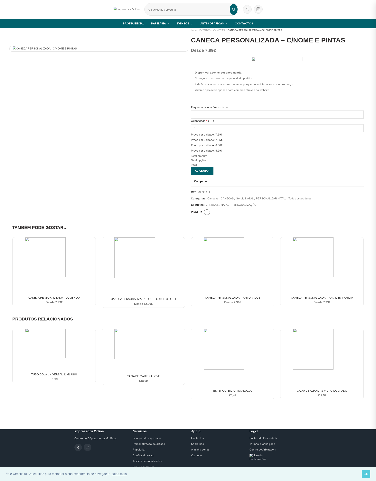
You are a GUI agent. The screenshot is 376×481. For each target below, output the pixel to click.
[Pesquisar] (234, 9)
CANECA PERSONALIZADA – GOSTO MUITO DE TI (143, 299)
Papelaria (139, 449)
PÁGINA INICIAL (133, 23)
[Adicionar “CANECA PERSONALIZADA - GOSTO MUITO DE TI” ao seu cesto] (182, 243)
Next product (362, 30)
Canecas (212, 198)
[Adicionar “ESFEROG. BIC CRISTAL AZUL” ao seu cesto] (271, 335)
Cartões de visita (143, 455)
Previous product (354, 30)
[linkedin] (218, 212)
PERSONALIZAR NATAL (271, 198)
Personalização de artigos (149, 443)
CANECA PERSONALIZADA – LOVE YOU (54, 297)
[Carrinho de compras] (258, 9)
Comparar (200, 181)
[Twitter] (213, 212)
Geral (239, 198)
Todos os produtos (299, 198)
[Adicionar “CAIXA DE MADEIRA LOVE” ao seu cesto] (182, 335)
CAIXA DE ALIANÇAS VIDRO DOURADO (322, 390)
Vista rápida (93, 252)
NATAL (249, 198)
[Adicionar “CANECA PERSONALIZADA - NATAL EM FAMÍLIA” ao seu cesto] (360, 243)
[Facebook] (207, 212)
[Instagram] (87, 447)
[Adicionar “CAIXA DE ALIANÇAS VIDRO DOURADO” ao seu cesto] (360, 335)
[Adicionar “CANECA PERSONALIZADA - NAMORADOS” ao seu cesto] (271, 243)
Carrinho (196, 455)
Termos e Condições (262, 443)
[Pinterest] (216, 212)
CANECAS (219, 30)
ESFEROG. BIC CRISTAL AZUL (232, 390)
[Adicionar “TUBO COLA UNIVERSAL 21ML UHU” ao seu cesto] (93, 335)
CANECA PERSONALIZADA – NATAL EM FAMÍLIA (322, 297)
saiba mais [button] (119, 474)
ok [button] (366, 474)
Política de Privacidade (263, 438)
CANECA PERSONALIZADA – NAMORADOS (232, 297)
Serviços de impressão (147, 438)
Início (194, 30)
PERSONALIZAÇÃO (244, 204)
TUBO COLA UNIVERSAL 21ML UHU (54, 374)
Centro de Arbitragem (262, 449)
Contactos (197, 438)
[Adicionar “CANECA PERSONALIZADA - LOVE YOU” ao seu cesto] (93, 243)
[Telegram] (221, 212)
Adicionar (202, 170)
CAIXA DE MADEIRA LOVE (143, 376)
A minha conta (200, 449)
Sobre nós (197, 443)
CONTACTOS (244, 23)
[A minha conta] (247, 9)
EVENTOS (205, 30)
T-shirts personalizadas (147, 461)
